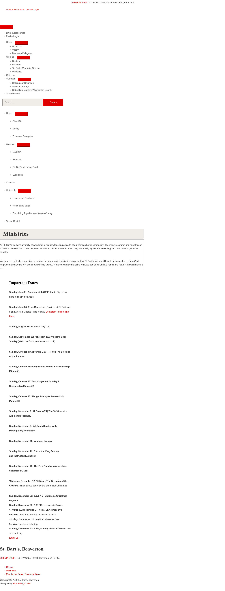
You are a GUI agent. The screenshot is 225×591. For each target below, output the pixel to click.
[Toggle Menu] (21, 43)
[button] (13, 537)
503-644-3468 (7, 558)
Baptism (16, 61)
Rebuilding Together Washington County (32, 90)
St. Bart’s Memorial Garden (25, 68)
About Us (17, 46)
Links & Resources (15, 9)
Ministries (11, 570)
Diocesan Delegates (22, 53)
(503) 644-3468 (79, 2)
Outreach (10, 78)
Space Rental (13, 93)
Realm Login (33, 9)
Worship (10, 56)
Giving (9, 567)
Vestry (15, 49)
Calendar (10, 75)
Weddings (17, 71)
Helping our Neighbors (23, 83)
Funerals (16, 64)
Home (9, 42)
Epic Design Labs (22, 583)
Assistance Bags (20, 86)
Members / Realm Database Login (23, 574)
